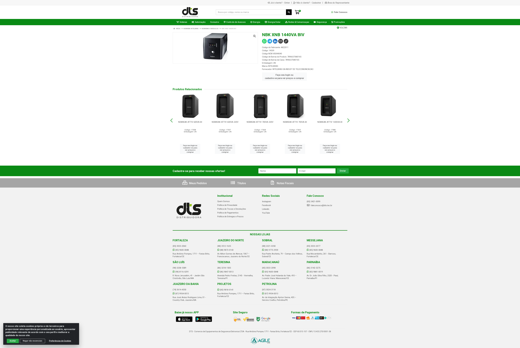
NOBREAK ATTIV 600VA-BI (190, 122)
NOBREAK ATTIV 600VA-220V (225, 122)
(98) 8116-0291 (182, 272)
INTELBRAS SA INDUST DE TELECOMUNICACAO (293, 69)
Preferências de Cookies (60, 341)
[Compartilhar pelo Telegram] (269, 41)
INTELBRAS (273, 66)
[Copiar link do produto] (286, 41)
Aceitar (13, 341)
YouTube (266, 213)
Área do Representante (338, 3)
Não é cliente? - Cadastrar (308, 3)
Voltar (343, 27)
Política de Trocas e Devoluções (231, 209)
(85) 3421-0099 (313, 201)
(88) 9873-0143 (226, 250)
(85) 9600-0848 (182, 250)
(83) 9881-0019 (316, 272)
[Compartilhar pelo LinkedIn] (275, 41)
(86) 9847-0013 (226, 272)
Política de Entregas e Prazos (230, 216)
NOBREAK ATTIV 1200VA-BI (329, 122)
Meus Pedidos (197, 183)
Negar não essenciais (32, 341)
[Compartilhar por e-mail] (280, 41)
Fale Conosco (340, 12)
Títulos (241, 183)
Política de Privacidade (227, 205)
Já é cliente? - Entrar (280, 3)
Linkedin (265, 209)
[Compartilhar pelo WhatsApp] (264, 41)
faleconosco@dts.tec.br (321, 205)
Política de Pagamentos (227, 213)
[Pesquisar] (289, 12)
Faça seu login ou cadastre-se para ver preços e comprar (284, 76)
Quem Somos (223, 201)
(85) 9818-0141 (226, 290)
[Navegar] (171, 120)
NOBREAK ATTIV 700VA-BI (295, 122)
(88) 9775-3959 (271, 250)
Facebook (266, 205)
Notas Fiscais (285, 183)
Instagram (266, 201)
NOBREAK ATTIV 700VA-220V (260, 122)
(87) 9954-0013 (182, 293)
